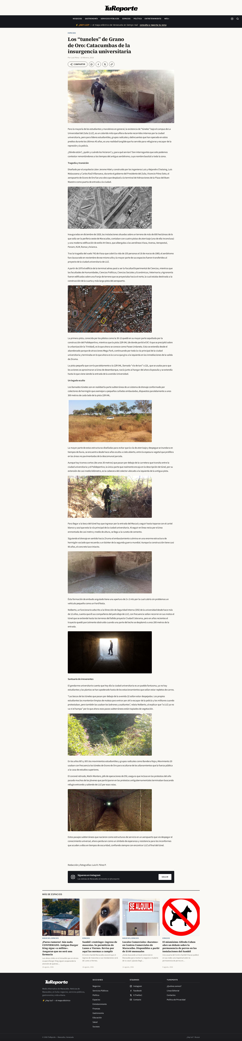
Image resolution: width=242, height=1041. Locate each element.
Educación (97, 1017)
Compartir (79, 64)
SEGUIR (165, 877)
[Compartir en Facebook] (98, 64)
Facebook (137, 990)
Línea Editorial (173, 990)
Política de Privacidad (176, 999)
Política (138, 18)
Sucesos (96, 1026)
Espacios (126, 18)
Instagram (137, 986)
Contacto (137, 999)
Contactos (171, 995)
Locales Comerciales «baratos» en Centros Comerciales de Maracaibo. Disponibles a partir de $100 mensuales (141, 946)
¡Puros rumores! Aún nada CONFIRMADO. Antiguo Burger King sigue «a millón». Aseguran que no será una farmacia (60, 948)
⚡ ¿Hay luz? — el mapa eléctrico (56, 1000)
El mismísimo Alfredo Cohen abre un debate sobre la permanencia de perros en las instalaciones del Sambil (179, 946)
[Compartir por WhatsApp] (91, 64)
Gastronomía (91, 18)
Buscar (197, 1037)
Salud (95, 1022)
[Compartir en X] (105, 64)
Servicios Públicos (110, 18)
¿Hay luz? (190, 1037)
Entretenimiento (153, 18)
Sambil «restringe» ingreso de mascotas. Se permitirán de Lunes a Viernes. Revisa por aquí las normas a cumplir (99, 946)
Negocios (77, 18)
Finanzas (96, 1008)
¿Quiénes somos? (174, 986)
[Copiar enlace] (111, 64)
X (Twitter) (137, 995)
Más (166, 18)
